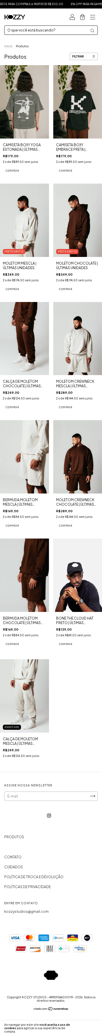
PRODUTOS (14, 837)
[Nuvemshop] (51, 1009)
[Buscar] (92, 30)
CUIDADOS (13, 867)
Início (8, 46)
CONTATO (13, 857)
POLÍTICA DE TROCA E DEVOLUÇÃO (33, 877)
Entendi (88, 1028)
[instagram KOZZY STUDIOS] (49, 815)
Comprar (12, 170)
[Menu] (92, 18)
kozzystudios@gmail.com (26, 911)
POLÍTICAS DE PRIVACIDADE (27, 887)
